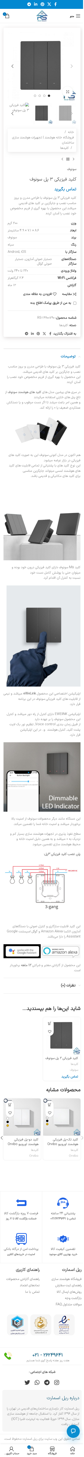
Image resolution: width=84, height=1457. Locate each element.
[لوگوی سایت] (42, 15)
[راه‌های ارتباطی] (73, 1431)
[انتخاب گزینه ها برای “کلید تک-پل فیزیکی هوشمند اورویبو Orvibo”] (50, 1105)
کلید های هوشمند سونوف (24, 392)
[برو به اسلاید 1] (49, 96)
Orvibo (73, 1156)
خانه (71, 132)
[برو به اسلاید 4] (35, 96)
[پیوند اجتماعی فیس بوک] (55, 4)
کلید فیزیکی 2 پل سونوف (62, 1058)
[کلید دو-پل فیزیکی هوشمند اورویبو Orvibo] (22, 1117)
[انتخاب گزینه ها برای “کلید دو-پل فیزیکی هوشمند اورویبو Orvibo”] (10, 1105)
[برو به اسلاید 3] (39, 96)
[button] (71, 66)
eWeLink (29, 693)
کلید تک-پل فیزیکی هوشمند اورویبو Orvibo (62, 1142)
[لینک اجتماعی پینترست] (42, 4)
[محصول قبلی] (73, 159)
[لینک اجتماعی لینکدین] (36, 4)
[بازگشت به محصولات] (68, 159)
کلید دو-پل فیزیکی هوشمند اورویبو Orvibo (23, 1142)
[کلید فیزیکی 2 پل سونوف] (61, 1035)
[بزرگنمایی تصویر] (67, 91)
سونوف (71, 169)
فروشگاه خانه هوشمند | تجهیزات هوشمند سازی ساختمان (43, 140)
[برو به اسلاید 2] (44, 96)
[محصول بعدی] (62, 159)
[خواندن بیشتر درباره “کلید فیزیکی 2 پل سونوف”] (50, 1023)
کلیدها (64, 148)
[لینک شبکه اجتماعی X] (49, 4)
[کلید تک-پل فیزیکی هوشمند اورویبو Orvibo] (61, 1117)
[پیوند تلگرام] (29, 4)
